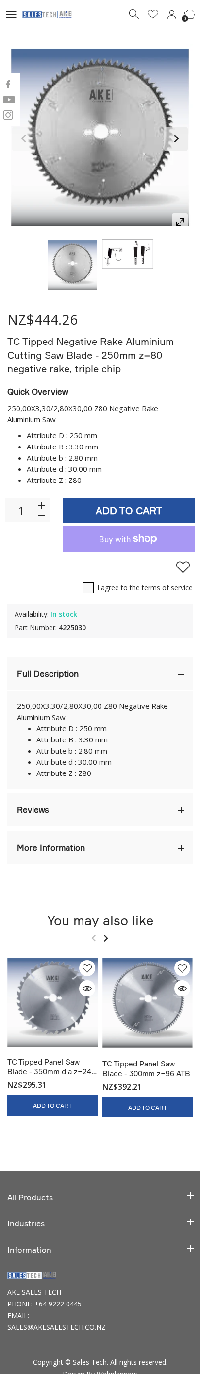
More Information (51, 847)
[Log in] (171, 14)
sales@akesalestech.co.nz (56, 1327)
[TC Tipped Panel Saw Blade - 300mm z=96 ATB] (147, 1003)
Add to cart (129, 510)
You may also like (100, 920)
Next (176, 139)
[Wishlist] (153, 14)
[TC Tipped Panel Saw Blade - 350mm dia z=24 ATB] (52, 1002)
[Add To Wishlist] (183, 567)
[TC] (72, 265)
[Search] (134, 14)
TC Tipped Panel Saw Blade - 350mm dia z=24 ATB (49, 1071)
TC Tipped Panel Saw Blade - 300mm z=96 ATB (146, 1068)
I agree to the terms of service (145, 587)
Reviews (33, 810)
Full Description (48, 674)
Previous (24, 139)
